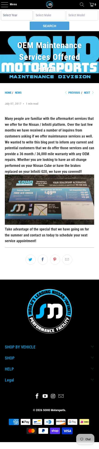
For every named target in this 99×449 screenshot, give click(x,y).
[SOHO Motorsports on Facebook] (37, 396)
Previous (74, 92)
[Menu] (2, 4)
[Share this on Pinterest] (55, 260)
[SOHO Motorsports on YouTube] (45, 396)
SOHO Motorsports (54, 410)
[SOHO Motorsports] (49, 4)
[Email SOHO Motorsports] (61, 396)
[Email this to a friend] (67, 260)
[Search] (82, 4)
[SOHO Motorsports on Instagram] (53, 396)
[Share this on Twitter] (31, 260)
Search (49, 26)
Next (87, 92)
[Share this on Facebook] (43, 260)
